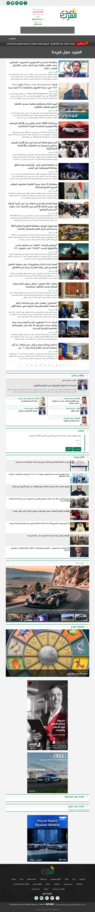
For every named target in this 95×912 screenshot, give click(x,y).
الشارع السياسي (56, 879)
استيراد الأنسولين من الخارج (28, 411)
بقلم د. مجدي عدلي (69, 380)
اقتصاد (13, 879)
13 (44, 365)
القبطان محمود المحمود (72, 398)
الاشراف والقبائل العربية (21, 884)
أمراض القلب (75, 411)
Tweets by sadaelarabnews (78, 810)
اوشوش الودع (37, 884)
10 (56, 365)
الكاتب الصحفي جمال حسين (28, 398)
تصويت (77, 449)
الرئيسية (82, 879)
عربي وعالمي (68, 884)
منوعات (45, 889)
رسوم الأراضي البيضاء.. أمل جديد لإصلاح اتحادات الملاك (65, 402)
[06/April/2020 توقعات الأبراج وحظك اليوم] (47, 653)
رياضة (21, 879)
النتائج (69, 449)
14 (40, 365)
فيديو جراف (36, 889)
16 (31, 365)
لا (78, 444)
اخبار (73, 879)
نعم (77, 441)
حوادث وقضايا (31, 879)
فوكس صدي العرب (58, 889)
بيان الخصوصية (55, 909)
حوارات (47, 884)
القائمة (11, 38)
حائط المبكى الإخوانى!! (29, 401)
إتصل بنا (37, 909)
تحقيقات (57, 884)
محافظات (79, 884)
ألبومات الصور (80, 563)
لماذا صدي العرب (46, 909)
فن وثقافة (43, 879)
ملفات (66, 879)
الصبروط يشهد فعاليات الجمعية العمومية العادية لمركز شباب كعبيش (43, 43)
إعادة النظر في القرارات (71, 421)
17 (27, 365)
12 (48, 365)
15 (36, 365)
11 (52, 365)
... (71, 365)
